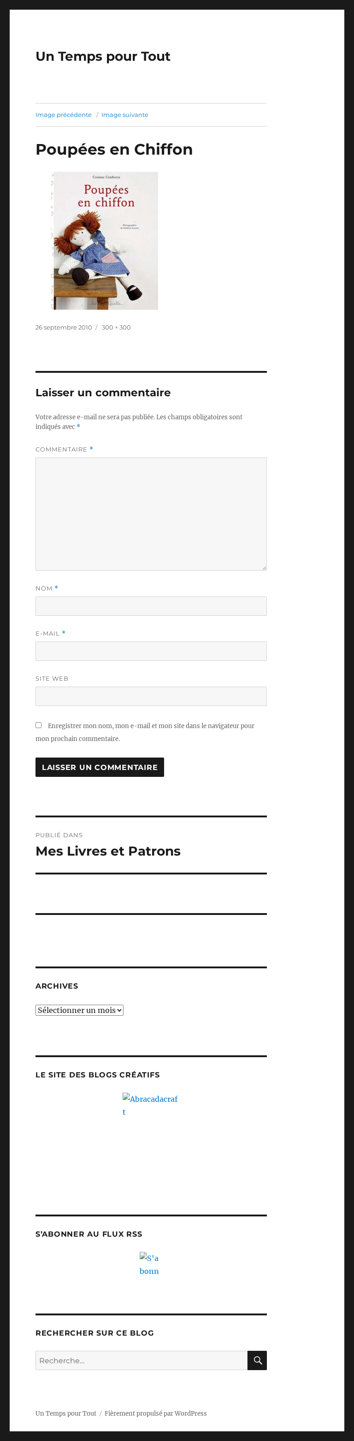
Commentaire (64, 449)
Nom (47, 588)
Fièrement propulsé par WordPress (156, 1414)
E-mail (50, 633)
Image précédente (63, 114)
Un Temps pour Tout (103, 56)
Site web (52, 678)
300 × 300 (116, 327)
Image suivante (124, 114)
